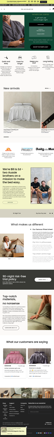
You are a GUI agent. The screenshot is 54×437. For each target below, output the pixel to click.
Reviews (22, 411)
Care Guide (12, 407)
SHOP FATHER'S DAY (40, 47)
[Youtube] (49, 424)
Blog (22, 407)
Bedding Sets (5, 406)
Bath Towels (5, 415)
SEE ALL (47, 88)
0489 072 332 (19, 422)
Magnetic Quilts (5, 409)
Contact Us (12, 415)
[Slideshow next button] (51, 362)
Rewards (22, 409)
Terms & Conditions (14, 411)
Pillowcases (5, 412)
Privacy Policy (12, 409)
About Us (23, 405)
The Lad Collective (28, 433)
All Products (5, 418)
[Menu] (1, 9)
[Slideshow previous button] (3, 362)
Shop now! (43, 2)
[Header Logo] (27, 9)
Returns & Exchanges (14, 413)
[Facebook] (45, 424)
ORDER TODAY (42, 279)
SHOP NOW (10, 202)
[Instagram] (47, 424)
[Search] (4, 9)
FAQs (10, 405)
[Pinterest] (50, 424)
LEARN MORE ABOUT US (11, 328)
